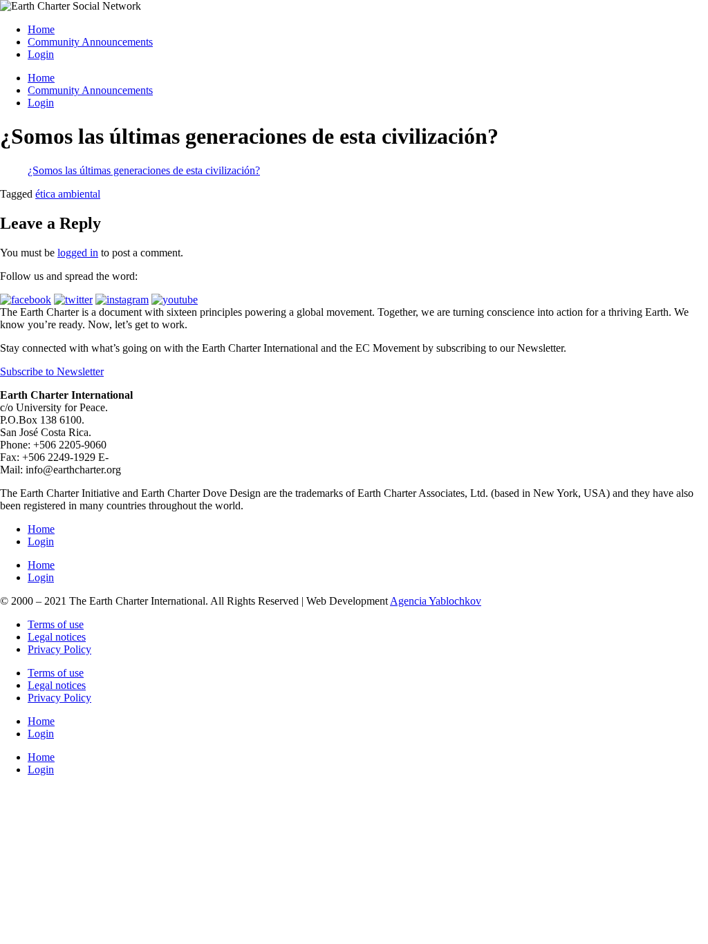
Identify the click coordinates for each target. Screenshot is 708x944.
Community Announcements (90, 42)
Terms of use (56, 624)
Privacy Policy (59, 649)
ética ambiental (67, 194)
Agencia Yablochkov (435, 601)
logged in (77, 252)
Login (41, 54)
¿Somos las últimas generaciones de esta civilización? (144, 170)
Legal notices (57, 637)
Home (41, 29)
